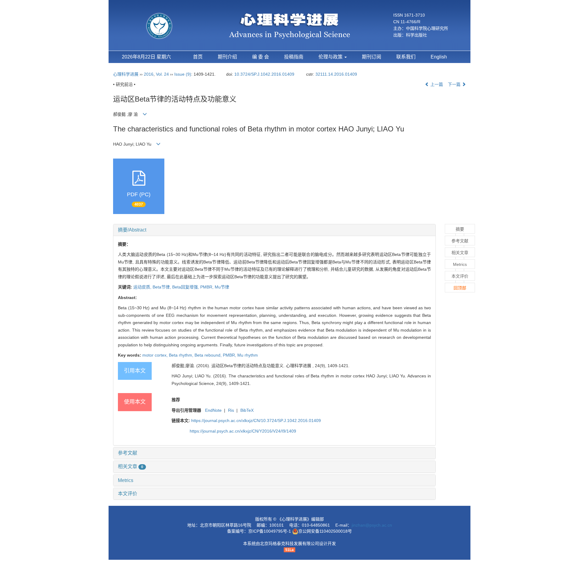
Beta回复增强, (186, 287)
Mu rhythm (247, 355)
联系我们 (406, 56)
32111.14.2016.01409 (336, 74)
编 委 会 (260, 56)
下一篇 (455, 84)
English (439, 56)
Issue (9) (182, 74)
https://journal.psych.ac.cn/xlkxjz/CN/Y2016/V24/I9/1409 (243, 431)
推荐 (176, 399)
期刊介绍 (227, 56)
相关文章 (130, 466)
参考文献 (127, 452)
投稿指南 (293, 56)
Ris (231, 410)
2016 (148, 74)
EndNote (213, 410)
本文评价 (127, 493)
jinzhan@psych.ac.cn (372, 525)
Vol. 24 (162, 74)
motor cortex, (155, 355)
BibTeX (247, 410)
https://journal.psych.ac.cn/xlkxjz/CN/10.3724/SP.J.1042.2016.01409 (256, 420)
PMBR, (207, 287)
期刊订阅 (371, 56)
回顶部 (460, 287)
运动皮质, (143, 287)
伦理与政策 (331, 56)
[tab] (274, 230)
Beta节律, (162, 287)
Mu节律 (222, 287)
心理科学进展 (126, 74)
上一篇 (436, 84)
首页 (198, 56)
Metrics (125, 480)
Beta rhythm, (182, 355)
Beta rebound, (209, 355)
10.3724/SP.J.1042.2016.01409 (264, 74)
